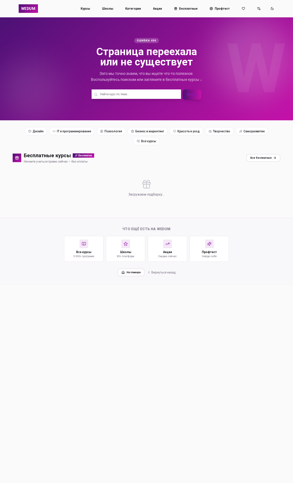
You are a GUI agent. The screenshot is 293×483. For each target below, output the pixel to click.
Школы (107, 8)
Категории (133, 8)
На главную (134, 272)
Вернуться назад (163, 272)
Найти (192, 94)
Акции (157, 8)
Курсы (85, 8)
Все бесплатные (261, 157)
